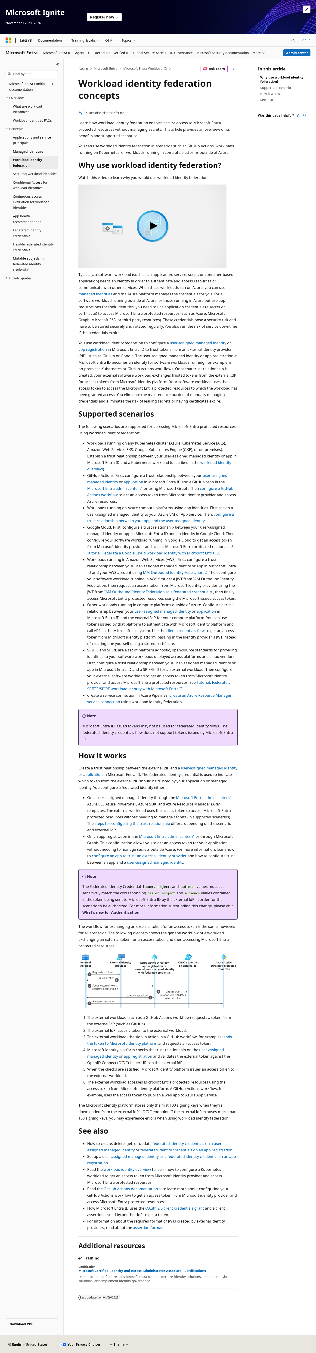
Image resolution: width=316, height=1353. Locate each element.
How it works (270, 93)
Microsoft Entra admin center (113, 488)
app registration (92, 349)
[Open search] (293, 40)
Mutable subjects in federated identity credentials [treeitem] (28, 264)
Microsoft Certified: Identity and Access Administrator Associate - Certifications (142, 1271)
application (133, 481)
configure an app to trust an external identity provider (139, 855)
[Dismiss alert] (306, 9)
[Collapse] (57, 64)
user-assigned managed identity (198, 342)
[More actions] (233, 69)
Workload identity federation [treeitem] (27, 162)
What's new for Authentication (110, 912)
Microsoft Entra (106, 68)
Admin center (297, 53)
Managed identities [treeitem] (28, 151)
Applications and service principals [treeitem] (32, 140)
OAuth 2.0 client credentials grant (174, 1208)
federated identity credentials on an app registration (186, 1150)
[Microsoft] (9, 40)
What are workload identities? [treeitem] (27, 109)
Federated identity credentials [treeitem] (27, 233)
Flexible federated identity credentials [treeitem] (33, 247)
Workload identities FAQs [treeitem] (32, 120)
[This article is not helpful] (304, 115)
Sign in (305, 40)
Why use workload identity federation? (282, 79)
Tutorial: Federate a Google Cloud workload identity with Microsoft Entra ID (153, 553)
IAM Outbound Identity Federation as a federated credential (156, 591)
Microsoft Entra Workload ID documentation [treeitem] (31, 87)
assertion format (148, 1227)
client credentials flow (185, 630)
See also (266, 99)
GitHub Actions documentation (131, 1188)
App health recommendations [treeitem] (27, 219)
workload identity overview (127, 1169)
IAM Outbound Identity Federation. (173, 572)
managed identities (95, 294)
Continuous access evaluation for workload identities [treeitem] (31, 202)
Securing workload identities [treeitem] (35, 174)
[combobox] (32, 74)
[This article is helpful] (298, 115)
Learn (83, 68)
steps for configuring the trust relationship (132, 823)
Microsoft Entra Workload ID (145, 68)
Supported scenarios (276, 87)
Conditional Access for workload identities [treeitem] (30, 185)
